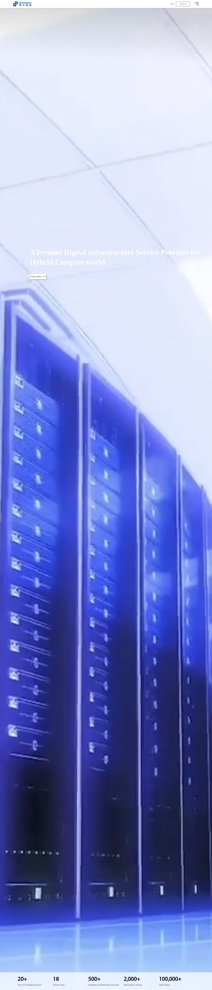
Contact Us (183, 4)
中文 (172, 4)
